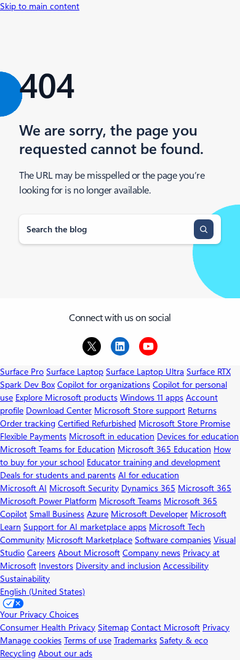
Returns (202, 410)
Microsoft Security (84, 488)
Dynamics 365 (148, 488)
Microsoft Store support (139, 410)
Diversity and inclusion (118, 566)
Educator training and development (153, 462)
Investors (56, 566)
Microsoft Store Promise (184, 423)
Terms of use (87, 640)
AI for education (148, 475)
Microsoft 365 (204, 488)
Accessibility (186, 566)
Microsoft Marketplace (89, 540)
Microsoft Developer (149, 514)
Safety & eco (183, 640)
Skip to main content (39, 6)
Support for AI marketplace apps (84, 527)
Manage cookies (31, 640)
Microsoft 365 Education (164, 449)
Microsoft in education (111, 436)
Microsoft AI (23, 488)
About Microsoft (89, 553)
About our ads (65, 653)
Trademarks (135, 640)
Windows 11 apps (151, 397)
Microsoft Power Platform (48, 501)
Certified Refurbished (97, 423)
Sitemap (113, 627)
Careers (41, 553)
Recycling (18, 653)
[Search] (204, 229)
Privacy (216, 627)
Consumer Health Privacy (47, 627)
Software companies (173, 540)
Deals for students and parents (58, 475)
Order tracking (27, 423)
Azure (97, 514)
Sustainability (25, 579)
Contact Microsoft (165, 627)
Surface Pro (22, 372)
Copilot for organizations (103, 384)
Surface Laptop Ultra (145, 372)
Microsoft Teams (130, 501)
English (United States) (42, 592)
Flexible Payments (33, 436)
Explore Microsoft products (66, 397)
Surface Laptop (74, 372)
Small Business (57, 514)
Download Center (59, 410)
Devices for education (198, 436)
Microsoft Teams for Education (57, 449)
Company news (151, 553)
